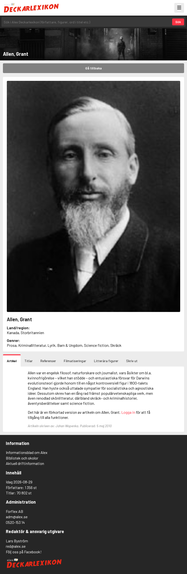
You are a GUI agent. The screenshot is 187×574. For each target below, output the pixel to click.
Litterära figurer (106, 361)
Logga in (128, 412)
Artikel (12, 361)
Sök (178, 22)
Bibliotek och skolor (22, 458)
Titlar (29, 361)
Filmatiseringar (75, 361)
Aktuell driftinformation (25, 463)
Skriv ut (132, 361)
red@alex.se (16, 546)
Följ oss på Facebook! (24, 551)
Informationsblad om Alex (26, 452)
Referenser (48, 361)
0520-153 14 (15, 522)
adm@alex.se (17, 516)
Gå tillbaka (93, 68)
